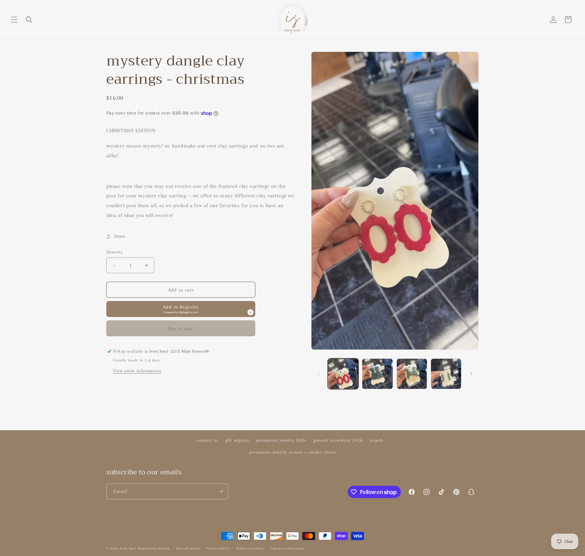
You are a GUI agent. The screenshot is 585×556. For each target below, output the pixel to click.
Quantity (114, 252)
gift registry (237, 440)
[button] (14, 19)
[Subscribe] (220, 491)
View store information (137, 370)
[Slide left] (318, 373)
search (376, 440)
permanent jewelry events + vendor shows (292, 452)
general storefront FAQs (338, 440)
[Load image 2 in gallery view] (377, 373)
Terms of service (250, 548)
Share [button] (120, 236)
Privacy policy (218, 548)
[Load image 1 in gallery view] (343, 373)
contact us (207, 440)
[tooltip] (250, 312)
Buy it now (181, 328)
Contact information (287, 548)
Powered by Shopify (153, 548)
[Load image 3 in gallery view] (411, 373)
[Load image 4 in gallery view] (446, 373)
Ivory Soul (128, 548)
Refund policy (188, 548)
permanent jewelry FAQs (281, 440)
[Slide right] (471, 373)
